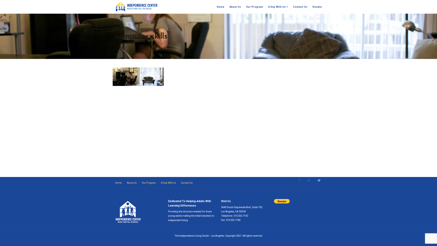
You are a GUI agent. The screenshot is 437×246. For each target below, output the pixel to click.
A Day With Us (277, 6)
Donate (317, 6)
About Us (235, 6)
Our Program (254, 6)
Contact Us (300, 6)
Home (220, 6)
